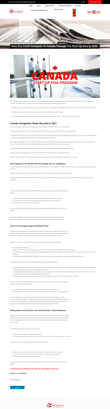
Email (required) (15, 380)
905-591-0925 (15, 2)
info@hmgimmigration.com (29, 2)
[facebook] (78, 1)
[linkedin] (84, 1)
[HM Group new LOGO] (15, 9)
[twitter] (81, 1)
